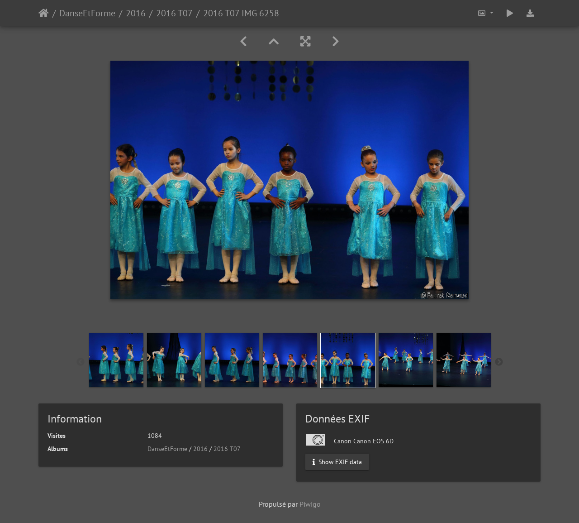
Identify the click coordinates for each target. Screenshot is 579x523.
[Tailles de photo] (485, 13)
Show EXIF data (339, 462)
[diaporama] (509, 13)
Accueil (43, 13)
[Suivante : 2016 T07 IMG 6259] (335, 41)
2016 (136, 13)
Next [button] (498, 362)
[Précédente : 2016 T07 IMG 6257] (243, 41)
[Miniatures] (274, 41)
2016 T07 (174, 13)
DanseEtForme (87, 13)
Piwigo (310, 504)
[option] (116, 360)
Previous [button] (80, 362)
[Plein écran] (305, 41)
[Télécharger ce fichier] (530, 13)
